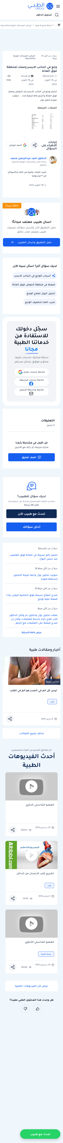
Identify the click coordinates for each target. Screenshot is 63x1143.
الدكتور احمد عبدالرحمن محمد (28, 158)
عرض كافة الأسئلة (31, 632)
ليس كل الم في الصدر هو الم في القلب (33, 690)
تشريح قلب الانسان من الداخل (35, 873)
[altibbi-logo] (41, 6)
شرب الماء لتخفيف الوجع (40, 302)
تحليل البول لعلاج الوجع (41, 293)
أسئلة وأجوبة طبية (43, 25)
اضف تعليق (29, 457)
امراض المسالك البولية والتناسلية (16, 25)
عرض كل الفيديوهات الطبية (31, 986)
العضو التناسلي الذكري (40, 805)
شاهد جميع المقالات (31, 733)
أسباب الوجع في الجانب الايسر (32, 276)
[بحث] (56, 14)
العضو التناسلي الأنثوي (39, 942)
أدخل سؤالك (31, 526)
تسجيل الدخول (44, 15)
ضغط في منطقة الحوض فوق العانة (33, 284)
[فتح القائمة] (57, 6)
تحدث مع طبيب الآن (31, 513)
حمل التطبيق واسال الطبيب (35, 242)
